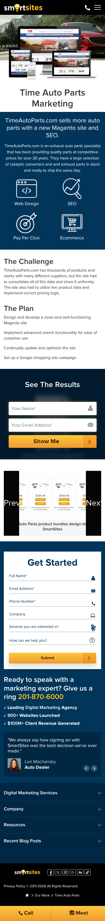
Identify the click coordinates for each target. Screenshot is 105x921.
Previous (11, 503)
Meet (81, 913)
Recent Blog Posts (22, 841)
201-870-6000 (87, 7)
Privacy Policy (14, 886)
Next (93, 503)
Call (28, 913)
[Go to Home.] (27, 896)
